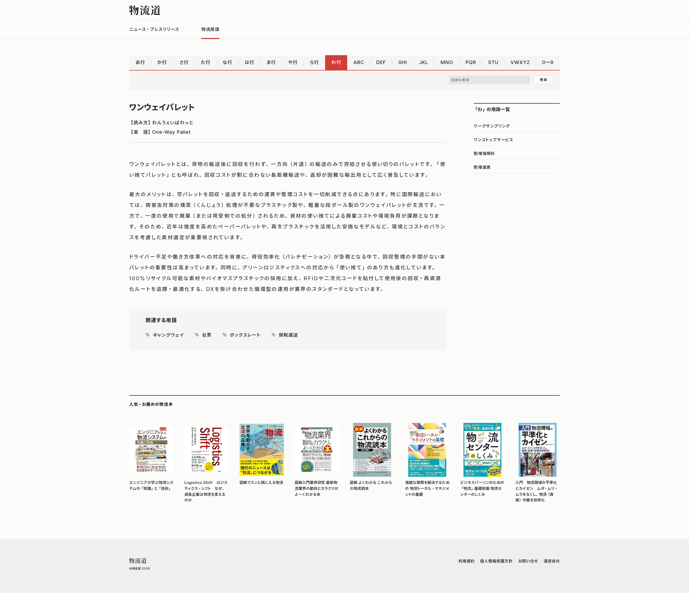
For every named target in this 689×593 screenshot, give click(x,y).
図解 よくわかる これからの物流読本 (371, 485)
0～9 (548, 62)
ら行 (314, 62)
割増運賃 (482, 167)
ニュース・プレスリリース (154, 29)
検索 (543, 80)
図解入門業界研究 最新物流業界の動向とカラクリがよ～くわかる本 (316, 488)
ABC (358, 62)
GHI (402, 62)
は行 (249, 62)
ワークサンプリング (492, 126)
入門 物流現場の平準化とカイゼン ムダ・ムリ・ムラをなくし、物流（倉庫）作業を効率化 (536, 491)
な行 (227, 62)
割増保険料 (484, 153)
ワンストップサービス (493, 139)
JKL (423, 62)
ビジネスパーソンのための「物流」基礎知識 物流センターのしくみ (482, 488)
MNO (447, 62)
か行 (162, 62)
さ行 (184, 62)
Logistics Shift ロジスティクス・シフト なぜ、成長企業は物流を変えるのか (205, 491)
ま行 (271, 62)
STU (493, 62)
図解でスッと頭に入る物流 (261, 482)
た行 (205, 62)
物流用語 (210, 29)
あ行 (140, 62)
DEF (381, 62)
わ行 (336, 62)
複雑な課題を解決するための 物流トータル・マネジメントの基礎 (427, 488)
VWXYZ (520, 62)
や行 (293, 62)
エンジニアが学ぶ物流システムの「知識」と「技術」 (151, 485)
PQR (471, 62)
